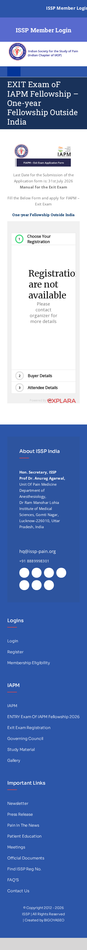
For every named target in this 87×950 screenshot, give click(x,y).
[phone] (49, 585)
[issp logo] (43, 43)
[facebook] (24, 573)
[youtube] (61, 573)
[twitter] (37, 573)
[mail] (37, 585)
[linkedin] (24, 585)
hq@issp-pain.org (37, 551)
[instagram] (49, 573)
